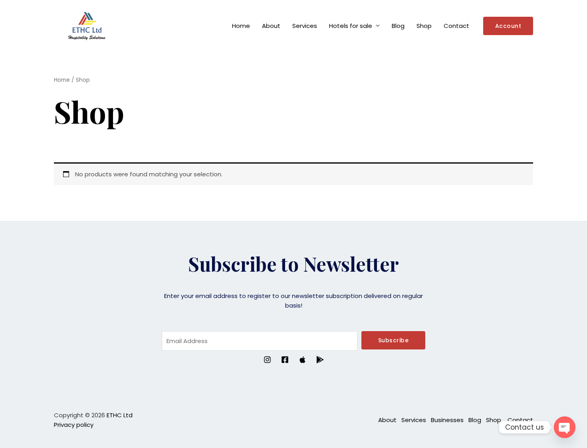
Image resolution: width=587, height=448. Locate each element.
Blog (398, 26)
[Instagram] (267, 359)
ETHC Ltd (120, 415)
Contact (456, 26)
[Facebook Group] (285, 359)
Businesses (447, 420)
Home (241, 26)
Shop (424, 26)
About (271, 26)
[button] (508, 26)
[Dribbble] (320, 359)
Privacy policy (73, 424)
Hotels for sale (350, 26)
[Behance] (302, 359)
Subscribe (393, 340)
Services (304, 26)
